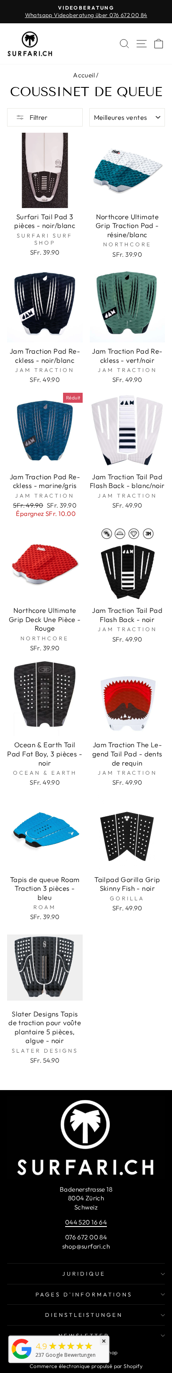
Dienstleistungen (84, 1314)
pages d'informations (83, 1294)
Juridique (84, 1273)
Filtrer (38, 117)
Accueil (84, 75)
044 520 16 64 (86, 1222)
